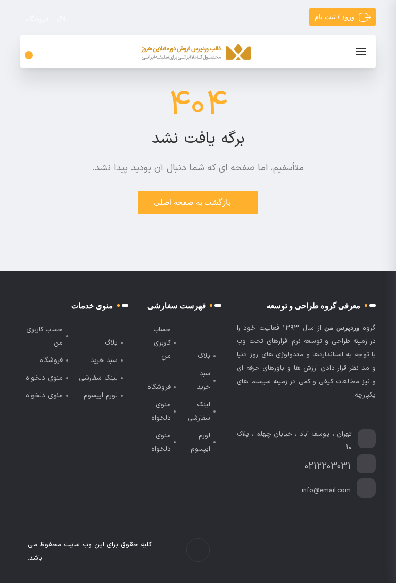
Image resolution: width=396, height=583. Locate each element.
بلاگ (62, 19)
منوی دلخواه (161, 411)
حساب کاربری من (162, 343)
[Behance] (319, 551)
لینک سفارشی (199, 411)
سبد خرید (203, 380)
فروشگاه (37, 19)
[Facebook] (362, 551)
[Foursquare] (308, 551)
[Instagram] (341, 551)
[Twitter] (351, 551)
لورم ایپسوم (200, 442)
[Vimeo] (330, 551)
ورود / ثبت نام (334, 17)
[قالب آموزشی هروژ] (196, 52)
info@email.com (326, 491)
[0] (34, 51)
